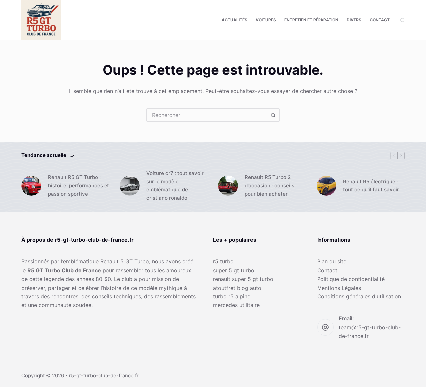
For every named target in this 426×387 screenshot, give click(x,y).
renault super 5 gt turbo (243, 279)
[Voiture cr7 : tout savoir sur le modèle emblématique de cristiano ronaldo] (130, 186)
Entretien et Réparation (311, 19)
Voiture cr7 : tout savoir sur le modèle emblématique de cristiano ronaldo (175, 185)
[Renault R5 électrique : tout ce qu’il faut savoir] (326, 186)
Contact (380, 19)
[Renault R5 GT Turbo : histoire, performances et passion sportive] (31, 186)
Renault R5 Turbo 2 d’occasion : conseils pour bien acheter (269, 185)
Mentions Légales (339, 288)
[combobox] (207, 115)
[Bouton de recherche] (273, 115)
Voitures (266, 19)
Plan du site (331, 261)
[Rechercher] (402, 20)
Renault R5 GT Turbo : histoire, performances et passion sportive (78, 185)
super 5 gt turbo (233, 270)
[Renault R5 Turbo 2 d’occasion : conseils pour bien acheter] (228, 186)
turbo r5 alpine (231, 296)
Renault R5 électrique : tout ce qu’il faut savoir (371, 185)
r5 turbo (223, 261)
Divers (354, 19)
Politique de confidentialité (351, 279)
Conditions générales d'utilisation (359, 296)
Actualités (234, 19)
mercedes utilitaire (236, 305)
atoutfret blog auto (237, 288)
